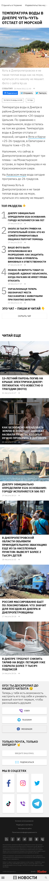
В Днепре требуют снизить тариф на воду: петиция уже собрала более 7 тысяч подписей (23, 664)
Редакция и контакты (24, 825)
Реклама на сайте (25, 828)
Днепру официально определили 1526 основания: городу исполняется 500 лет (27, 217)
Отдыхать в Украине (11, 5)
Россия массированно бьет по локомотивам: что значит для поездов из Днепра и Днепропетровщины (24, 607)
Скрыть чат (24, 316)
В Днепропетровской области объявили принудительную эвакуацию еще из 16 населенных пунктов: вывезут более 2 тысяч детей (24, 546)
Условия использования (24, 821)
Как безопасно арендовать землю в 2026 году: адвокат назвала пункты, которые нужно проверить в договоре (24, 433)
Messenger (26, 729)
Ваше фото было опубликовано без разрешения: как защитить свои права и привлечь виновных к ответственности (27, 254)
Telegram (27, 720)
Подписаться (27, 762)
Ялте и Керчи (36, 137)
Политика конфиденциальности (24, 832)
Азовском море (16, 174)
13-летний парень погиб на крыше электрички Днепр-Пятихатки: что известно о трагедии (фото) (22, 383)
